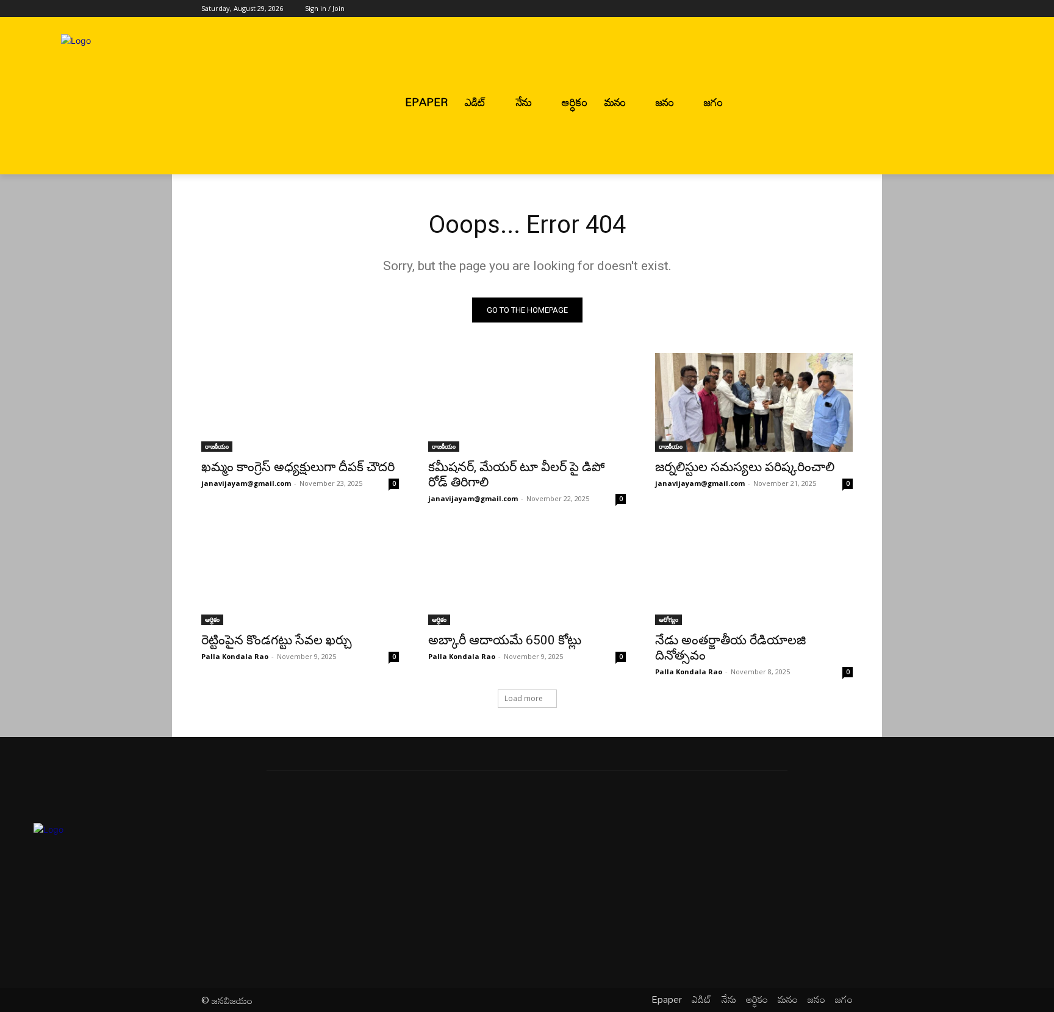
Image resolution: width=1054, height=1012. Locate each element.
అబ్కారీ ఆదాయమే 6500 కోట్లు (504, 640)
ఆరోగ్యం (668, 619)
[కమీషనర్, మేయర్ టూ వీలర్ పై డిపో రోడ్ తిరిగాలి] (527, 402)
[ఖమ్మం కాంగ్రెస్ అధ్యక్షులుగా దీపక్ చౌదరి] (300, 402)
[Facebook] (778, 9)
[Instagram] (795, 9)
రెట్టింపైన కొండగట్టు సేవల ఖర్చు (276, 640)
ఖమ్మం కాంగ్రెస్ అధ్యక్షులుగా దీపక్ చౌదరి (298, 467)
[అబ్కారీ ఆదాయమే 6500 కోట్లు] (527, 575)
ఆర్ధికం (212, 619)
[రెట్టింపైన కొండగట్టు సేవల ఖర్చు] (300, 575)
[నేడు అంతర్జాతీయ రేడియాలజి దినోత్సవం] (754, 575)
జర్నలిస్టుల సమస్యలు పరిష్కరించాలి (744, 467)
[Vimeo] (829, 9)
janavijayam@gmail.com (246, 483)
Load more (523, 698)
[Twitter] (812, 9)
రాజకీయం (217, 446)
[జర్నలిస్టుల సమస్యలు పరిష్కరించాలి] (754, 402)
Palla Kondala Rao (234, 656)
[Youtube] (846, 9)
